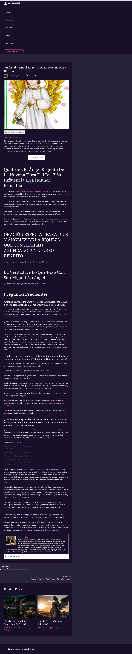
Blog (8, 35)
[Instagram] (11, 557)
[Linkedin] (14, 557)
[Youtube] (19, 557)
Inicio (8, 12)
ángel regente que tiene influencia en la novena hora (33, 191)
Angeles (17, 628)
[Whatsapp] (8, 557)
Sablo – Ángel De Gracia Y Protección (18, 456)
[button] (14, 51)
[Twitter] (16, 557)
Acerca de (9, 20)
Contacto (9, 43)
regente (31, 219)
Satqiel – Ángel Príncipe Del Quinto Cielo (19, 452)
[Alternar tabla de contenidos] (41, 157)
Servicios (9, 28)
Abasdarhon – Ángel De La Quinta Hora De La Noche (19, 447)
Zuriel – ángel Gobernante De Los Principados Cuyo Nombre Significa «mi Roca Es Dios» (18, 462)
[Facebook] (6, 557)
